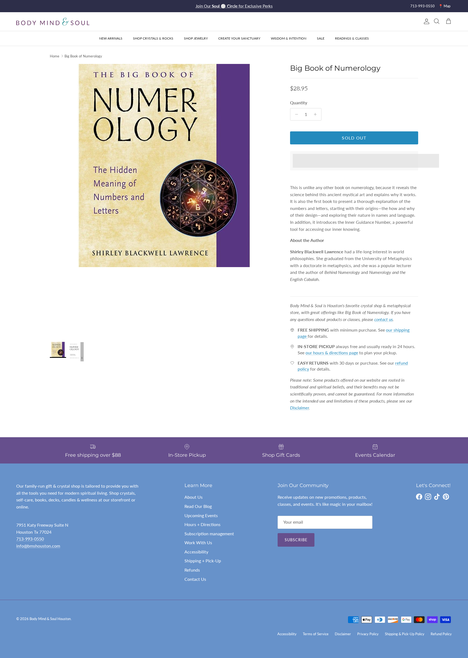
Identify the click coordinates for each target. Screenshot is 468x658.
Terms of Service (316, 634)
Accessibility (196, 551)
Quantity (298, 102)
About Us (193, 497)
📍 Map (444, 6)
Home (54, 56)
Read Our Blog (198, 506)
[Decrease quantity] (295, 114)
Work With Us (198, 542)
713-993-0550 (422, 6)
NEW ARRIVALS (110, 38)
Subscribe (296, 539)
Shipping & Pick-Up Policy (404, 634)
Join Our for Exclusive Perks (234, 6)
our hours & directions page (332, 352)
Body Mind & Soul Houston (50, 619)
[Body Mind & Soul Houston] (52, 21)
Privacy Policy (368, 634)
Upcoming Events (201, 515)
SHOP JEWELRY (196, 38)
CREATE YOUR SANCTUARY (239, 38)
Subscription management (209, 533)
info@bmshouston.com (38, 545)
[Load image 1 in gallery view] (164, 165)
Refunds (192, 569)
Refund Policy (441, 634)
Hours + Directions (202, 524)
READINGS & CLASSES (352, 38)
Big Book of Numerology (83, 56)
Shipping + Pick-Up (202, 560)
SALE (320, 38)
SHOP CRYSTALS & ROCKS (153, 38)
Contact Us (195, 579)
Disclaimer (343, 634)
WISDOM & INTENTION (288, 38)
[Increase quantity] (316, 114)
